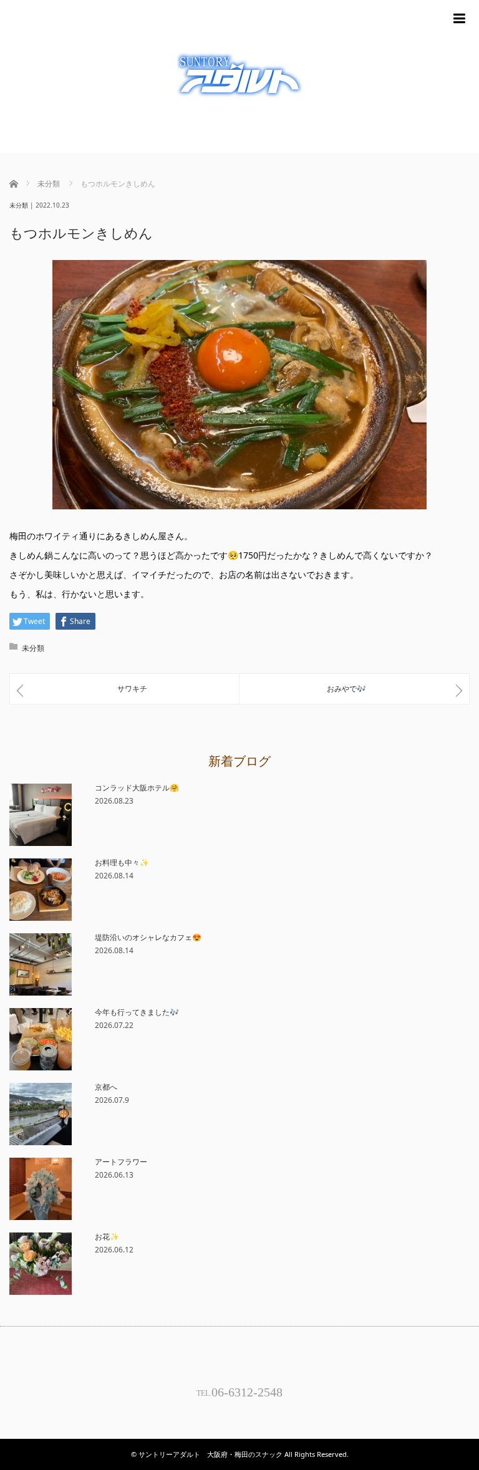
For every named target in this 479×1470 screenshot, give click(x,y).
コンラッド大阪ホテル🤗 (137, 787)
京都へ (106, 1087)
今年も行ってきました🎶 (137, 1012)
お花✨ (107, 1236)
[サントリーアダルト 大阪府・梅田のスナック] (239, 76)
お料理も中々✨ (122, 862)
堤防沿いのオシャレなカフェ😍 (148, 937)
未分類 (18, 205)
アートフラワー (121, 1161)
